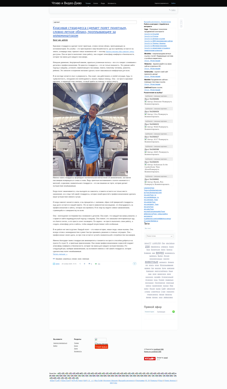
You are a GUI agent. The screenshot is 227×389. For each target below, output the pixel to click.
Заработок (151, 34)
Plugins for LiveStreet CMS (152, 351)
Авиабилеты (155, 246)
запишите (163, 262)
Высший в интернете (127, 380)
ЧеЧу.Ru (75, 380)
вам (153, 253)
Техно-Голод (65, 380)
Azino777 (148, 243)
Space (52, 380)
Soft (85, 380)
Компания (150, 271)
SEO (111, 383)
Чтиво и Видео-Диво (67, 3)
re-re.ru (104, 346)
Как (152, 268)
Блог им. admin (60, 39)
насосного (149, 277)
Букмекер (147, 253)
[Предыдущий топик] (181, 21)
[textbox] (160, 236)
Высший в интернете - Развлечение (157, 21)
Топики (88, 3)
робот (146, 288)
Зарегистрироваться (161, 3)
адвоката (164, 246)
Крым (171, 271)
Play (163, 243)
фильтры (168, 294)
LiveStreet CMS (159, 349)
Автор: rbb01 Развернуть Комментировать (157, 151)
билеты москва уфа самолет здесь (120, 51)
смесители (171, 288)
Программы (140, 380)
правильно (169, 280)
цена (160, 297)
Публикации (161, 312)
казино (147, 268)
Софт (58, 380)
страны (147, 291)
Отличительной (167, 277)
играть (151, 265)
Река (171, 285)
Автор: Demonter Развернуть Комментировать (158, 101)
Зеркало (171, 262)
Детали (166, 256)
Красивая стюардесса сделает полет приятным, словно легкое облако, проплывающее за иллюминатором (90, 31)
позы (156, 280)
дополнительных (155, 258)
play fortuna (170, 243)
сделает (74, 258)
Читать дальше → (60, 254)
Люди (103, 3)
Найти (173, 10)
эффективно (168, 297)
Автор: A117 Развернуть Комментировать (156, 139)
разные (166, 285)
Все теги (148, 228)
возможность (170, 253)
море (169, 274)
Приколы (153, 380)
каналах (158, 268)
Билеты (169, 249)
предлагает (149, 283)
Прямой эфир (153, 307)
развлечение (157, 285)
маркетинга (162, 274)
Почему (161, 280)
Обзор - (152, 60)
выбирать (153, 256)
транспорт (170, 291)
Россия (152, 288)
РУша (160, 380)
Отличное (149, 280)
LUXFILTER (156, 243)
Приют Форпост (170, 380)
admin (58, 263)
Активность (112, 3)
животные (151, 261)
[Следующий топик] (181, 25)
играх (157, 265)
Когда (164, 268)
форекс (155, 297)
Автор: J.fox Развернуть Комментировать (156, 114)
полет (80, 258)
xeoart (166, 357)
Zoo (115, 383)
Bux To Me (98, 380)
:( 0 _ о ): (91, 380)
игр (147, 265)
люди (154, 274)
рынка (158, 288)
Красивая (59, 258)
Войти (173, 3)
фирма (148, 297)
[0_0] (147, 380)
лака (149, 274)
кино (80, 380)
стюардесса (155, 291)
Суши (163, 291)
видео (160, 252)
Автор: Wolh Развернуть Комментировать (156, 126)
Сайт (164, 288)
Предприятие (160, 283)
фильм (161, 294)
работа (148, 285)
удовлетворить (152, 294)
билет (163, 249)
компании (170, 268)
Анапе (171, 246)
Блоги (96, 3)
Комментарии (149, 311)
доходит (166, 258)
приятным (170, 283)
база (148, 249)
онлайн (157, 276)
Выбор (160, 256)
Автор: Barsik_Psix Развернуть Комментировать (157, 181)
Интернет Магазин (111, 380)
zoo (147, 246)
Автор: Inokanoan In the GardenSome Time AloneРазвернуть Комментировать (156, 167)
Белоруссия (155, 249)
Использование (166, 265)
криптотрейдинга (161, 271)
